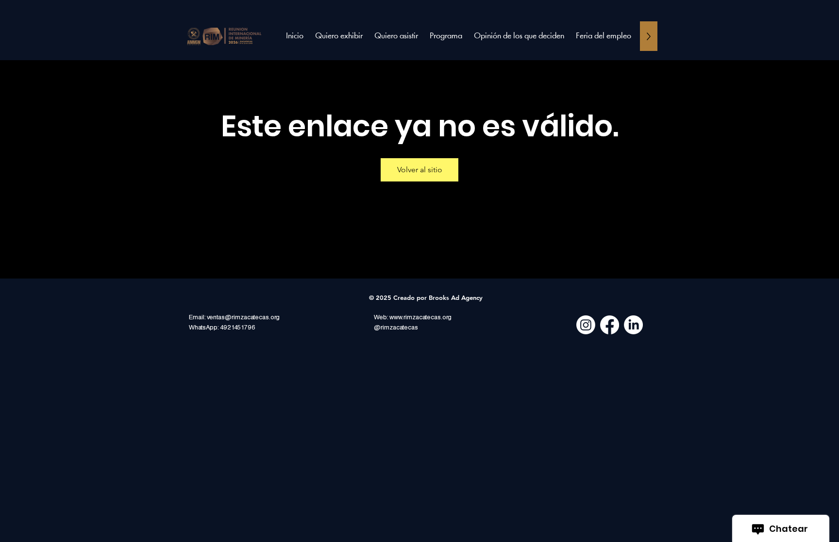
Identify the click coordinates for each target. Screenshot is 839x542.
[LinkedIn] (633, 324)
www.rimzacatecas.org (420, 317)
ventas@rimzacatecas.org (243, 317)
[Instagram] (585, 324)
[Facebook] (609, 324)
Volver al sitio (419, 169)
